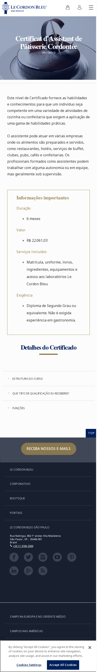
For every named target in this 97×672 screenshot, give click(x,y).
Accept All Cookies (63, 665)
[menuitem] (68, 8)
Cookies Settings (29, 665)
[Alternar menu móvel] (91, 8)
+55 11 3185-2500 (23, 546)
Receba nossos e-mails (49, 448)
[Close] (90, 648)
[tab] (48, 378)
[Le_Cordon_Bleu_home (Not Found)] (25, 8)
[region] (48, 656)
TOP (91, 433)
